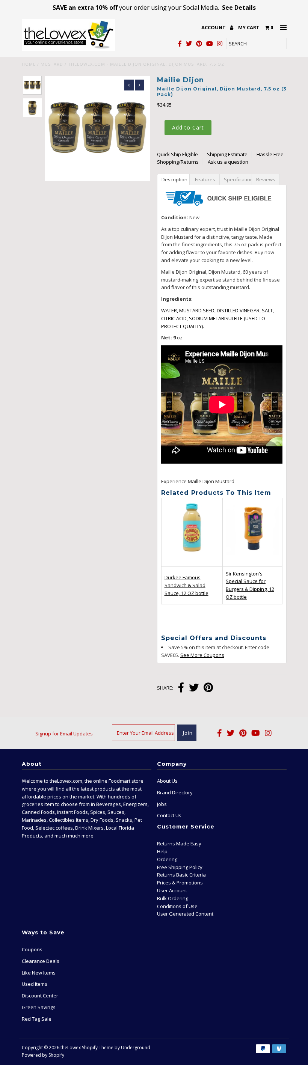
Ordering (167, 859)
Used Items (34, 984)
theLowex (70, 1047)
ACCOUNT (214, 27)
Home (29, 64)
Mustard (52, 64)
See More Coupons (202, 655)
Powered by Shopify (43, 1055)
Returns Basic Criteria (181, 874)
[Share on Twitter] (194, 688)
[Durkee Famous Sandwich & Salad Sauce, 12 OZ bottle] (192, 560)
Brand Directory (175, 792)
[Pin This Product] (208, 688)
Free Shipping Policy (179, 867)
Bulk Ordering (172, 898)
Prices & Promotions (180, 882)
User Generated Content (185, 913)
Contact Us (169, 815)
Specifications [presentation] (238, 179)
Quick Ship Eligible (177, 154)
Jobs (162, 804)
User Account (172, 890)
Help (162, 851)
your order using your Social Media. (154, 7)
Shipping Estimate (227, 154)
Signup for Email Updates (64, 733)
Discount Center (40, 995)
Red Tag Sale (36, 1018)
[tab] (173, 179)
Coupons (32, 949)
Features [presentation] (204, 179)
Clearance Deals (40, 961)
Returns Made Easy (179, 843)
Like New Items (39, 972)
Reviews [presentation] (265, 179)
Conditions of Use (177, 906)
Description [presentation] (174, 179)
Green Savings (39, 1007)
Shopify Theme (97, 1047)
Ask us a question (228, 161)
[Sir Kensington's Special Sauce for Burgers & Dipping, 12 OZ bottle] (252, 559)
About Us (167, 780)
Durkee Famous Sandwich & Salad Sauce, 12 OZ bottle (186, 585)
